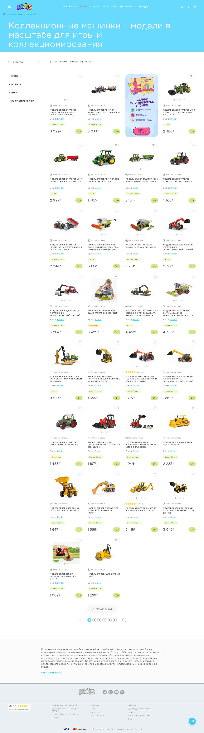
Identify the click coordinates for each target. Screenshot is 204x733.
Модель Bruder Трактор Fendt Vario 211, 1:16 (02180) (64, 443)
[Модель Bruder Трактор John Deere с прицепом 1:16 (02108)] (142, 158)
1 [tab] (101, 234)
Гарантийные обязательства (65, 714)
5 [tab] (184, 300)
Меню (9, 6)
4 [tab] (145, 234)
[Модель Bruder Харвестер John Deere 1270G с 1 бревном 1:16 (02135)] (66, 356)
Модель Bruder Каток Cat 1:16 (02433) (104, 575)
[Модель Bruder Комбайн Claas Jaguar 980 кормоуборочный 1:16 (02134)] (179, 290)
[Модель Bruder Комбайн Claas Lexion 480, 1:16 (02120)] (142, 224)
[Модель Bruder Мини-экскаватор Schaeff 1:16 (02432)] (66, 553)
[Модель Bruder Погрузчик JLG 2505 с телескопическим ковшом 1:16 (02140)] (142, 356)
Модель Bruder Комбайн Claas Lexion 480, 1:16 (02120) (140, 246)
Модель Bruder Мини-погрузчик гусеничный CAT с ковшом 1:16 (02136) (104, 378)
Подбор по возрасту (124, 7)
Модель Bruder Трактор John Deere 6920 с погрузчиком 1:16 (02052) (179, 112)
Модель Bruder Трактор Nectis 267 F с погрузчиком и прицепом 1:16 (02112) (66, 247)
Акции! (84, 7)
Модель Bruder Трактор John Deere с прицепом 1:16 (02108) (141, 180)
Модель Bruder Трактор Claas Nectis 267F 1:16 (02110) (178, 180)
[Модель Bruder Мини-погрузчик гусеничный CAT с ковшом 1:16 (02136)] (104, 356)
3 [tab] (106, 234)
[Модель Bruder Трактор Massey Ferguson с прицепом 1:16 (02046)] (104, 89)
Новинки (132, 712)
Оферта (55, 718)
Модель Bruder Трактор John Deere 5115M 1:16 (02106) (104, 180)
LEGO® (105, 7)
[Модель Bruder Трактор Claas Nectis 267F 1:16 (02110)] (179, 158)
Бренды (143, 7)
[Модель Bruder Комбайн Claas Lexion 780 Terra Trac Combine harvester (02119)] (104, 224)
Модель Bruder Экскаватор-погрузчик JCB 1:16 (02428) (141, 509)
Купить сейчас (142, 131)
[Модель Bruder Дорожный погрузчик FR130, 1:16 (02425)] (66, 487)
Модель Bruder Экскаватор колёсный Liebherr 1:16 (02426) (103, 510)
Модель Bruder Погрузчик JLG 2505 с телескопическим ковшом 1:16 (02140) (141, 378)
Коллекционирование (16, 14)
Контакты (94, 712)
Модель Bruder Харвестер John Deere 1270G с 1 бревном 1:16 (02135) (66, 378)
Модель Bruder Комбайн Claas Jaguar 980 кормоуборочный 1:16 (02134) (178, 313)
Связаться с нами (98, 716)
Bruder (60, 119)
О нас (92, 709)
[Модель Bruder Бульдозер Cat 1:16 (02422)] (179, 421)
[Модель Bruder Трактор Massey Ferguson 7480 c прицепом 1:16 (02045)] (66, 89)
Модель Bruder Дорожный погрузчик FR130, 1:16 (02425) (65, 509)
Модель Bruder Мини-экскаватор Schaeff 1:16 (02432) (63, 576)
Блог (130, 719)
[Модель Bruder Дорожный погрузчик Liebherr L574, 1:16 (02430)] (179, 487)
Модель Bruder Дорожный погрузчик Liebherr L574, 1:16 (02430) (178, 510)
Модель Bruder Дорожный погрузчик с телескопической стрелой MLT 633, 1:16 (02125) (178, 247)
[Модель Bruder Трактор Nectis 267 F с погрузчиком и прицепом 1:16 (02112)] (66, 224)
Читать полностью (51, 672)
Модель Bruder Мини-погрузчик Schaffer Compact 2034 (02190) (104, 444)
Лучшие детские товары (139, 709)
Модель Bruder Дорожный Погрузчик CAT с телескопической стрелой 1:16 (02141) (178, 378)
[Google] (19, 707)
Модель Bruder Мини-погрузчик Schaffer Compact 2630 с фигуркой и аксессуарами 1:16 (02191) (141, 444)
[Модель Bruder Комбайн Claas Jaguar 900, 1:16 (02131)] (104, 290)
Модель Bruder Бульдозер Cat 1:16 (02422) (177, 443)
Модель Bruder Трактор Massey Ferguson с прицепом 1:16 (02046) (104, 112)
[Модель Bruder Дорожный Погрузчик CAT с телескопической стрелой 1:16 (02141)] (179, 356)
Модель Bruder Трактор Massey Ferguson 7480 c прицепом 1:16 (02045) (63, 112)
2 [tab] (140, 234)
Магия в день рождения (139, 716)
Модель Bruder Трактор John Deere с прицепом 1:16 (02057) (66, 180)
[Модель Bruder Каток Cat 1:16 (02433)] (104, 553)
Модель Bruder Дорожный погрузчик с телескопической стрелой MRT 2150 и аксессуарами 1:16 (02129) (65, 313)
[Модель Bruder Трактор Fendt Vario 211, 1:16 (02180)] (66, 421)
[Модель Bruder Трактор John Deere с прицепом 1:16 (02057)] (66, 158)
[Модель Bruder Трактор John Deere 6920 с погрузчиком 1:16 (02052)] (179, 89)
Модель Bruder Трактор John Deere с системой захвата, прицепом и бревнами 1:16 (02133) (141, 313)
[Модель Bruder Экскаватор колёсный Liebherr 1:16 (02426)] (104, 487)
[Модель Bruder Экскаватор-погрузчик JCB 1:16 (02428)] (142, 487)
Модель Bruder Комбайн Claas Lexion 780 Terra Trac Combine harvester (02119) (103, 247)
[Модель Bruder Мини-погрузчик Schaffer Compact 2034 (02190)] (104, 421)
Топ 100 (94, 7)
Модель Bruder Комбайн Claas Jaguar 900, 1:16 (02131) (103, 312)
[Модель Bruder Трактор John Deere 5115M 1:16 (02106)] (104, 158)
